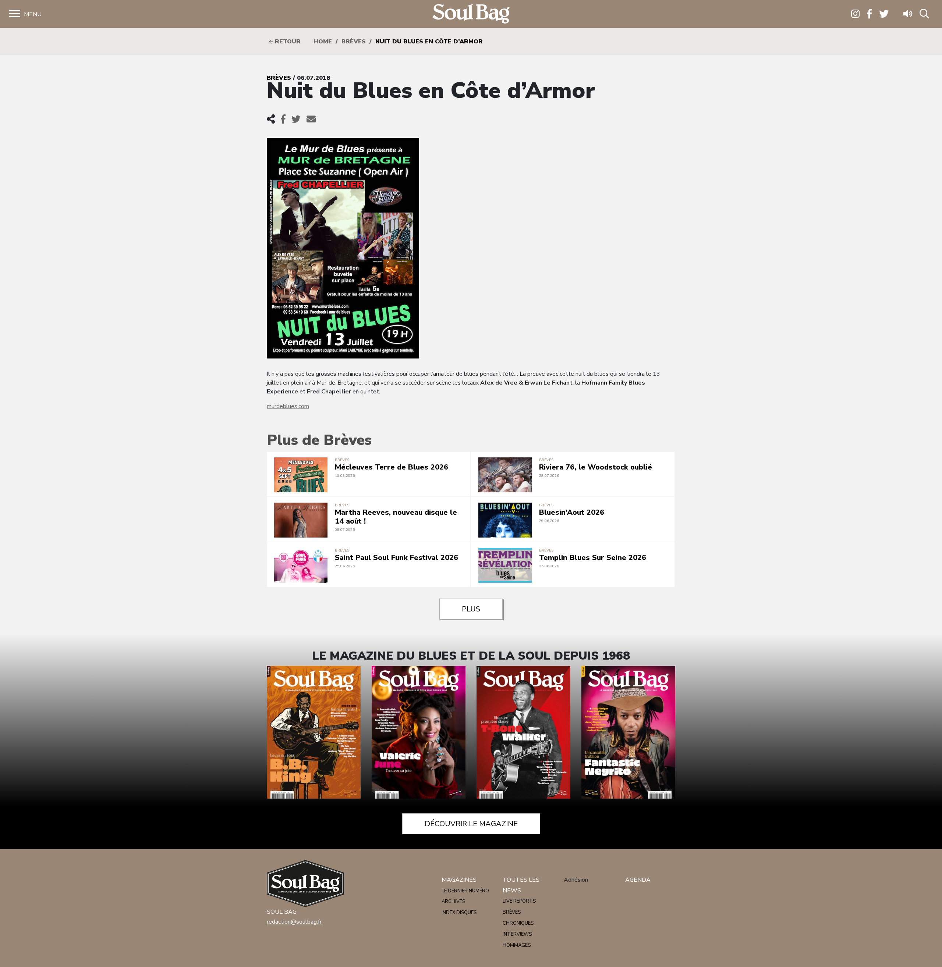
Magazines (459, 880)
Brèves (353, 42)
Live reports (519, 901)
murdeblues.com (288, 406)
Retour (287, 42)
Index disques (459, 912)
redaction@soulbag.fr (294, 922)
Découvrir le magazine (471, 824)
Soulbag (471, 14)
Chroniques (518, 923)
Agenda (638, 880)
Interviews (517, 934)
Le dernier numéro (465, 891)
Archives (453, 901)
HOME (323, 42)
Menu (33, 14)
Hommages (517, 945)
